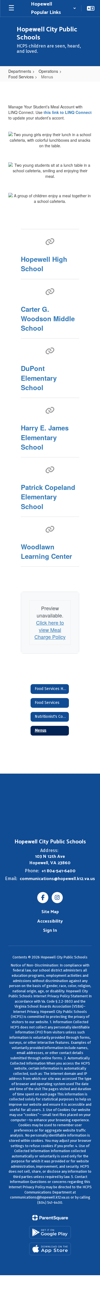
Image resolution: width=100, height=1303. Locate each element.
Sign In (50, 930)
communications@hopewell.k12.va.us (57, 879)
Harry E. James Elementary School (45, 437)
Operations (48, 71)
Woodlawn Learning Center (46, 551)
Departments (19, 71)
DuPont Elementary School (39, 377)
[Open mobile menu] (11, 8)
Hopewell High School (44, 263)
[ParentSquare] (50, 1218)
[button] (53, 8)
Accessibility (50, 921)
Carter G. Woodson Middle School (48, 318)
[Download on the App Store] (50, 1249)
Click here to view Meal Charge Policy (50, 629)
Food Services (21, 76)
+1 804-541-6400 (59, 871)
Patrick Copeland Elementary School (48, 496)
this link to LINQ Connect (68, 112)
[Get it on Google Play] (50, 1232)
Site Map (50, 912)
